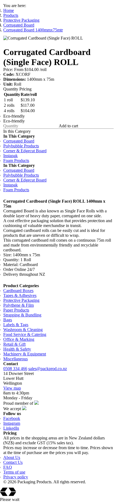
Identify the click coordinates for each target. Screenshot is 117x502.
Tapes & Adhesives (19, 295)
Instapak (10, 155)
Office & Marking (18, 339)
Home (8, 10)
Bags (7, 320)
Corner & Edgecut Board (25, 150)
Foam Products (16, 160)
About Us (11, 457)
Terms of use (14, 472)
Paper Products (16, 310)
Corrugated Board (18, 25)
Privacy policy (15, 477)
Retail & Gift (14, 344)
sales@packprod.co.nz (47, 368)
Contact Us (13, 462)
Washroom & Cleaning (23, 329)
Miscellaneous (15, 359)
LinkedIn (11, 428)
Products (10, 15)
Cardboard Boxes (18, 290)
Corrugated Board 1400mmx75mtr (33, 30)
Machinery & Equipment (24, 354)
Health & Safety (17, 349)
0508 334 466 (15, 368)
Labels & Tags (15, 324)
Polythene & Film (18, 305)
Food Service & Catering (24, 334)
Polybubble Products (21, 146)
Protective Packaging (21, 20)
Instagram (11, 423)
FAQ (7, 467)
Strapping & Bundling (22, 315)
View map (12, 388)
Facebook (11, 418)
